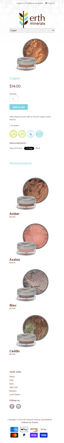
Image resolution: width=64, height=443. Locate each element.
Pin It (38, 148)
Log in (20, 3)
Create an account (34, 3)
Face (11, 380)
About (11, 377)
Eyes (11, 384)
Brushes (12, 391)
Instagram (18, 406)
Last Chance (14, 394)
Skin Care (13, 387)
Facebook (11, 406)
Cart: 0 (51, 3)
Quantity (12, 94)
